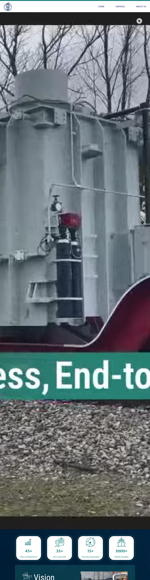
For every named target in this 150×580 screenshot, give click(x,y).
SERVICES (120, 7)
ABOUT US (141, 6)
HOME (101, 6)
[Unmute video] (139, 21)
